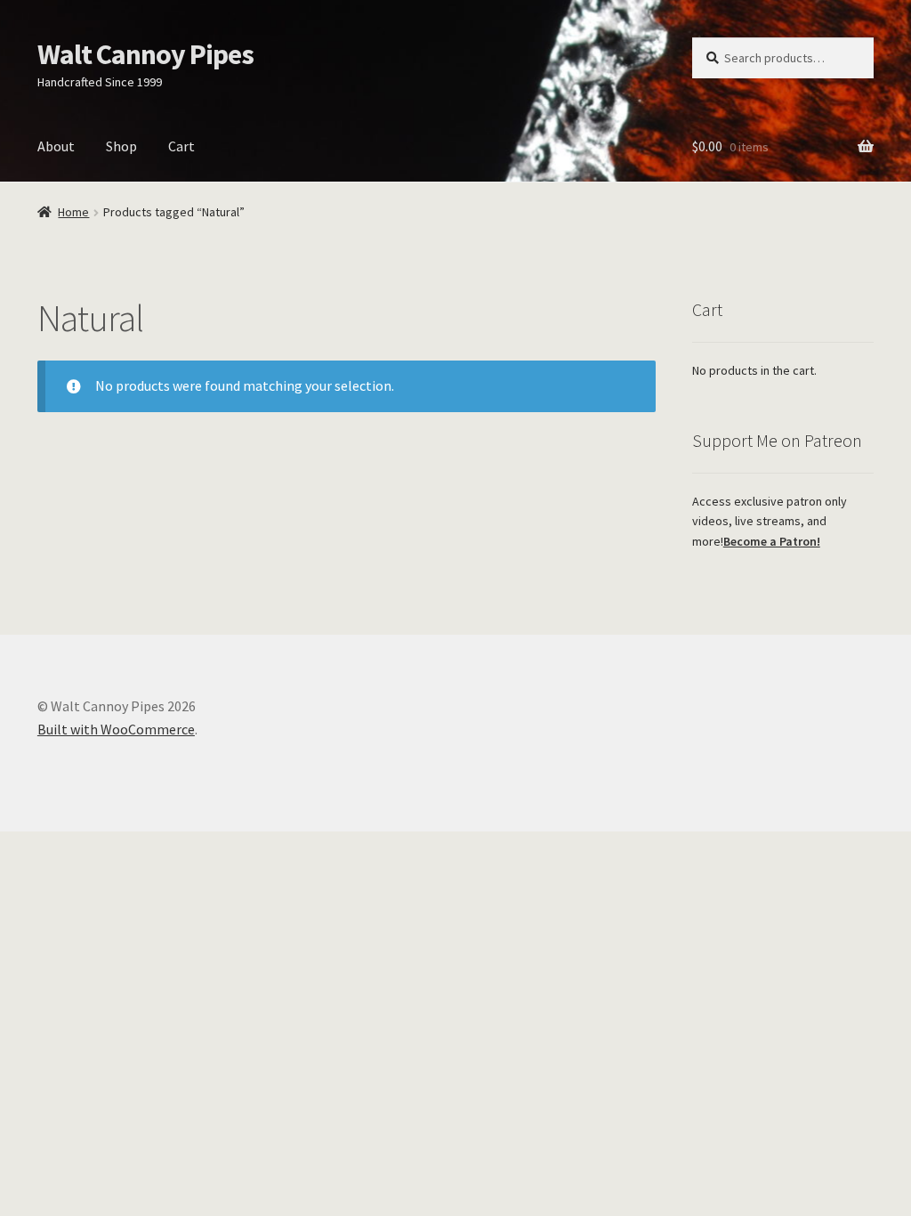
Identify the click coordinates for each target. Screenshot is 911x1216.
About (56, 146)
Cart (181, 146)
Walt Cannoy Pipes (145, 54)
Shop (121, 146)
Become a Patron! (771, 541)
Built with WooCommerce (116, 729)
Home (73, 212)
